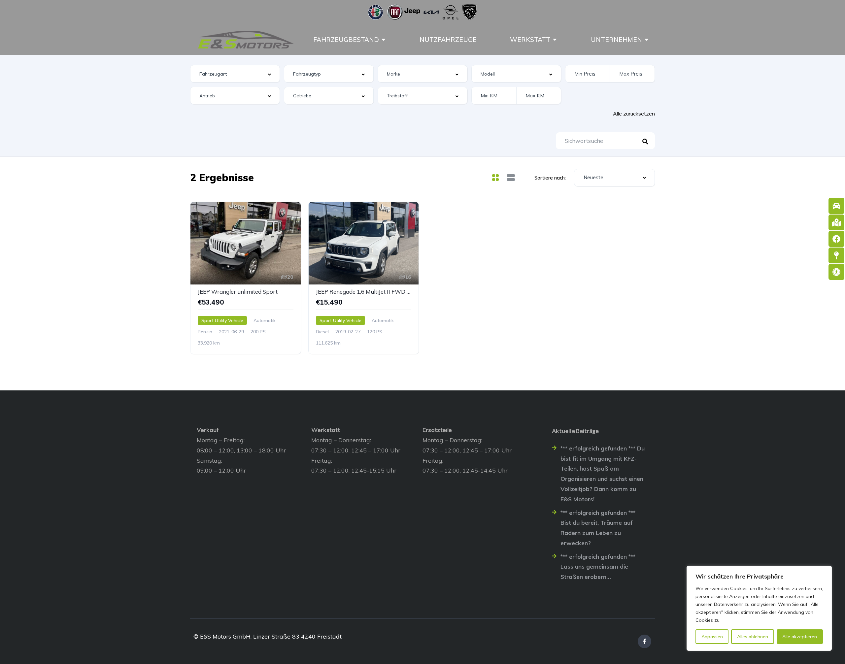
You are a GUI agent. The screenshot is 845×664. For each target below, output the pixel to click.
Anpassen (712, 637)
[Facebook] (644, 641)
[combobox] (235, 74)
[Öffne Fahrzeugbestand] (384, 39)
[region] (759, 608)
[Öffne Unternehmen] (647, 39)
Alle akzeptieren (799, 637)
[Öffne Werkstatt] (555, 39)
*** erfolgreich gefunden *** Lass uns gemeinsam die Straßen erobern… (597, 567)
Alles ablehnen (752, 637)
